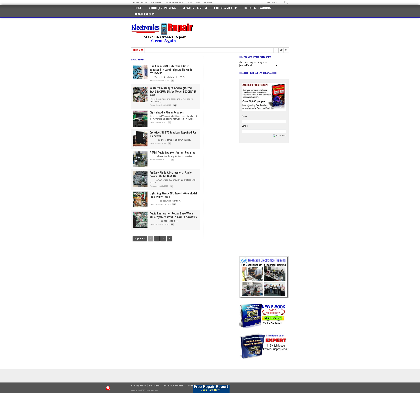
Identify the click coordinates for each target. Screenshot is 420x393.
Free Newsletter (225, 8)
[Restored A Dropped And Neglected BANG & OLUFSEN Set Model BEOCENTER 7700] (140, 102)
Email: (245, 126)
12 (175, 105)
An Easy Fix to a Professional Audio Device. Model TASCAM (171, 174)
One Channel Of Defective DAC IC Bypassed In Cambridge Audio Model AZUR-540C (171, 69)
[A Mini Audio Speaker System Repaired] (140, 166)
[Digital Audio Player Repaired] (140, 126)
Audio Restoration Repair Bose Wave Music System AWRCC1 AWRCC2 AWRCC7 (173, 215)
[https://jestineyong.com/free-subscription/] (211, 389)
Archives (208, 2)
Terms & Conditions (174, 2)
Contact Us (194, 2)
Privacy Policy (140, 2)
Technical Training (257, 8)
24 (174, 204)
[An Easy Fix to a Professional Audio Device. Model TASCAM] (140, 186)
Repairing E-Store (195, 8)
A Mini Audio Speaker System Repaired (172, 152)
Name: (245, 116)
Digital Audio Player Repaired (167, 112)
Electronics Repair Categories (253, 62)
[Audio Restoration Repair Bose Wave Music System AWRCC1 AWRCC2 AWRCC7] (140, 227)
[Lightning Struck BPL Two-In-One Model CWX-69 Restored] (140, 207)
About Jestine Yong (162, 8)
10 (172, 80)
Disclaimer (156, 2)
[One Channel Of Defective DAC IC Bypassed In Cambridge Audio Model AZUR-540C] (140, 80)
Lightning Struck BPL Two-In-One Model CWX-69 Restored (173, 195)
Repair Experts (145, 14)
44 (172, 224)
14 (169, 143)
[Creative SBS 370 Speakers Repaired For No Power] (140, 146)
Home (138, 8)
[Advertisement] (264, 202)
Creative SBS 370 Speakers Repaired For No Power (173, 134)
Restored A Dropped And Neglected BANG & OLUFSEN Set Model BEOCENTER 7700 (173, 91)
